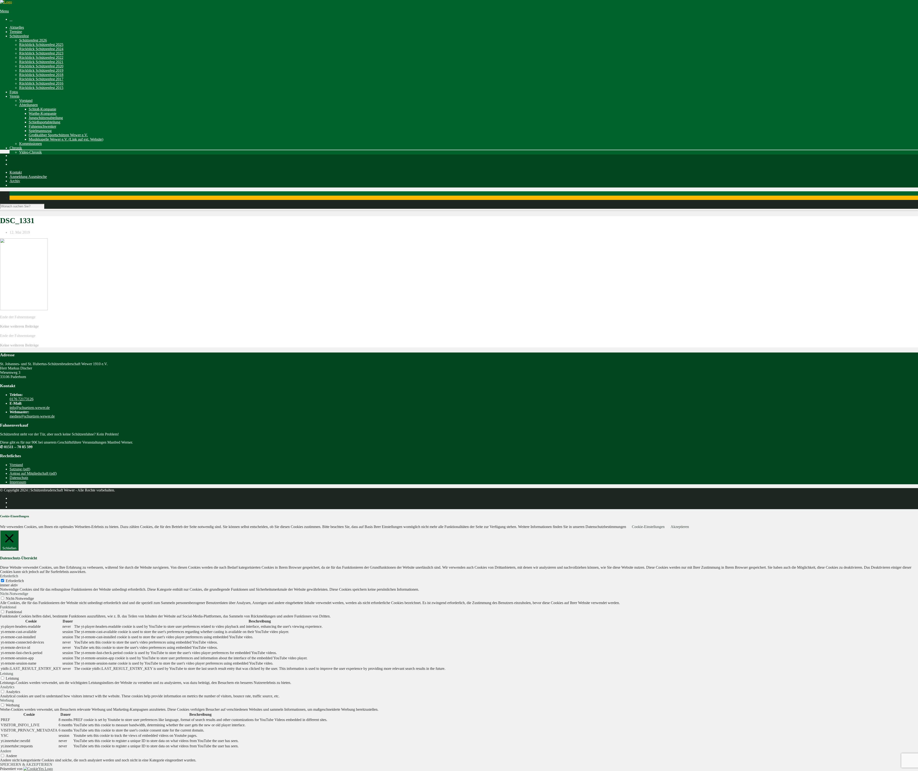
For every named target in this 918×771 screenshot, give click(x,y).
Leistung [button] (6, 674)
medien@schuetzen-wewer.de (32, 416)
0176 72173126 (21, 399)
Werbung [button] (7, 700)
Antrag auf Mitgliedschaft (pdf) (33, 473)
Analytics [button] (7, 687)
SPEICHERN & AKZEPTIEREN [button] (26, 764)
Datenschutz (19, 478)
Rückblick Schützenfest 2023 (41, 53)
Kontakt (16, 172)
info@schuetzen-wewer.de (30, 408)
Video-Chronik (30, 152)
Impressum (18, 482)
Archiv (15, 181)
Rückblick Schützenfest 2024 (41, 49)
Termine (16, 32)
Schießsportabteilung (44, 122)
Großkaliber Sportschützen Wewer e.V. (58, 135)
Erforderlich (15, 581)
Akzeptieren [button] (680, 527)
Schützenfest (19, 36)
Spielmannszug (40, 131)
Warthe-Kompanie (42, 113)
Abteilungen (28, 105)
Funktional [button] (8, 607)
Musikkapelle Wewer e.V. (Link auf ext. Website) (66, 139)
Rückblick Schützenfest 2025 (41, 45)
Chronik (16, 148)
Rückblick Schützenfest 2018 (41, 75)
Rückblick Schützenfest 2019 (41, 70)
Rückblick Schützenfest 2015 (41, 88)
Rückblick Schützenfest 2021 (41, 62)
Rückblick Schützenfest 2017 (41, 79)
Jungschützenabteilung (46, 118)
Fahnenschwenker (42, 126)
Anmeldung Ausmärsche (28, 177)
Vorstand (26, 101)
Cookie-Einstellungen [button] (648, 527)
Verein (14, 96)
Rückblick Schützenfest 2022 (41, 57)
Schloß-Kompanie (42, 109)
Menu (4, 11)
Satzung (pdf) (20, 469)
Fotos (14, 92)
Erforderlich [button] (9, 576)
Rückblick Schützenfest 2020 (41, 66)
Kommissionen (30, 144)
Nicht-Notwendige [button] (14, 594)
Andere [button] (5, 751)
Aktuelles (17, 27)
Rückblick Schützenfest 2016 (41, 83)
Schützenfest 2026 (33, 40)
